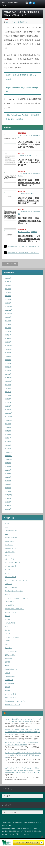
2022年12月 (8, 413)
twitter (30, 2)
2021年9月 (8, 463)
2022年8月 (8, 423)
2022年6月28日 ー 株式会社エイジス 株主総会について (24, 247)
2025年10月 (8, 313)
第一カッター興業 (10, 694)
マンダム (7, 619)
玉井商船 (34, 232)
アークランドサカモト (12, 537)
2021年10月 (8, 459)
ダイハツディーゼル (11, 587)
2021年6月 (8, 473)
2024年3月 (8, 370)
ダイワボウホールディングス (14, 591)
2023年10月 (8, 381)
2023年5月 (8, 399)
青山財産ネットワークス (12, 704)
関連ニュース (11, 713)
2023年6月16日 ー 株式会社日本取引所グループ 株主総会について (29, 182)
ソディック (8, 584)
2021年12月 (8, 452)
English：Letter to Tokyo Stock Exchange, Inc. (22, 90)
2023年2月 (8, 406)
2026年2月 (8, 299)
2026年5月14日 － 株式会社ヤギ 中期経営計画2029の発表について (28, 200)
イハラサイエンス (10, 548)
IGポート (7, 523)
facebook (33, 2)
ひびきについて (9, 601)
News (6, 527)
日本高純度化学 (9, 676)
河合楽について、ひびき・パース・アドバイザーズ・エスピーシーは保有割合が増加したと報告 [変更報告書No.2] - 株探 (23, 755)
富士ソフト (8, 648)
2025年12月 (8, 306)
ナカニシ (7, 594)
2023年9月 (8, 384)
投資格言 (7, 662)
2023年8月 (8, 388)
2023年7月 (8, 392)
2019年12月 (8, 495)
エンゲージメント (11, 22)
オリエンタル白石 (10, 566)
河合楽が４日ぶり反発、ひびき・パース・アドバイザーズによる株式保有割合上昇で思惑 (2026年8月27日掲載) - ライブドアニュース (23, 732)
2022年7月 (8, 427)
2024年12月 (8, 345)
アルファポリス (9, 541)
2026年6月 (8, 285)
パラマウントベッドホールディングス (16, 598)
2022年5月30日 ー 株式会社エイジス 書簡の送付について (29, 162)
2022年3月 (8, 441)
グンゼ (7, 573)
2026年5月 (8, 289)
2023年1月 (8, 409)
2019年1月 (8, 498)
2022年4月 (8, 438)
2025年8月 (8, 320)
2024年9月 (8, 352)
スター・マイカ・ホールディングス (16, 580)
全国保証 (7, 640)
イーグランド (9, 544)
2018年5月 (8, 502)
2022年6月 (8, 431)
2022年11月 (8, 416)
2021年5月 (8, 477)
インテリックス (9, 552)
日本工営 (7, 673)
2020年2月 (8, 491)
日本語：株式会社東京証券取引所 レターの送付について (22, 77)
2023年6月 (8, 395)
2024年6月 (8, 360)
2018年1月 (8, 505)
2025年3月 (8, 338)
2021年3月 (8, 484)
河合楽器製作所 (9, 683)
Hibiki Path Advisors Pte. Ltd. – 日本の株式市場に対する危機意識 (22, 117)
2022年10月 (8, 420)
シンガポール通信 (10, 577)
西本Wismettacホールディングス (15, 701)
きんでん (7, 569)
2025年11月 (8, 310)
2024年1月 (8, 374)
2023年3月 (8, 402)
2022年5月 (8, 434)
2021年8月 (8, 466)
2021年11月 (8, 456)
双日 (6, 644)
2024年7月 (8, 356)
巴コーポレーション (11, 651)
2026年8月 (8, 278)
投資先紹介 (8, 658)
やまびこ (7, 630)
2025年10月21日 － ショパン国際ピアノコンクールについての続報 (29, 144)
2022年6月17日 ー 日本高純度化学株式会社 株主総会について (29, 220)
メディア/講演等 (10, 623)
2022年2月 (8, 445)
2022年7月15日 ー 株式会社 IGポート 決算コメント (23, 252)
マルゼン (7, 616)
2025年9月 (8, 317)
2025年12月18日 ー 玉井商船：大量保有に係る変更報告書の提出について (29, 238)
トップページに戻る (10, 263)
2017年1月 (8, 509)
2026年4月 (8, 292)
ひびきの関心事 (9, 605)
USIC (6, 534)
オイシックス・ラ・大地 (12, 562)
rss (27, 2)
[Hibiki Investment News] (11, 4)
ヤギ (32, 194)
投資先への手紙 (9, 655)
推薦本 (7, 665)
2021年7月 (8, 470)
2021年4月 (8, 480)
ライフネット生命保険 (12, 637)
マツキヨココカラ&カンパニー (14, 608)
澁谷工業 (7, 687)
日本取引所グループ (24, 22)
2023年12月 (8, 377)
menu (40, 3)
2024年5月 (8, 363)
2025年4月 (8, 335)
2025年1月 (8, 342)
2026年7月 (8, 281)
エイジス (21, 155)
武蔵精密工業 (9, 680)
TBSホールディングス (11, 530)
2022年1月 (8, 448)
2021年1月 (8, 488)
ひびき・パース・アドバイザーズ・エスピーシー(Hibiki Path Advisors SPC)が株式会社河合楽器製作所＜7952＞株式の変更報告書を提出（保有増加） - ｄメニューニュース (22, 770)
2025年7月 (8, 324)
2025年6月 (8, 328)
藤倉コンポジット (10, 697)
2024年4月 (8, 367)
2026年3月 (8, 296)
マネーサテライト (10, 612)
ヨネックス (8, 633)
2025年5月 (8, 331)
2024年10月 (8, 349)
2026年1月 (8, 303)
